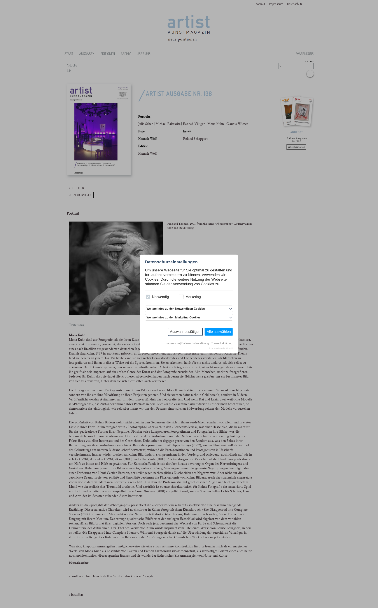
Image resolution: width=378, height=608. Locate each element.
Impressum (173, 343)
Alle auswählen (219, 332)
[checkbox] (148, 297)
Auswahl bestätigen (185, 332)
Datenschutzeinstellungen (171, 262)
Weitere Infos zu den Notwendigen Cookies (176, 308)
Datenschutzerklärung (195, 343)
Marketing (193, 297)
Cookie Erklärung (221, 343)
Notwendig (160, 297)
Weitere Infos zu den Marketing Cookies (173, 317)
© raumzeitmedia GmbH (221, 348)
